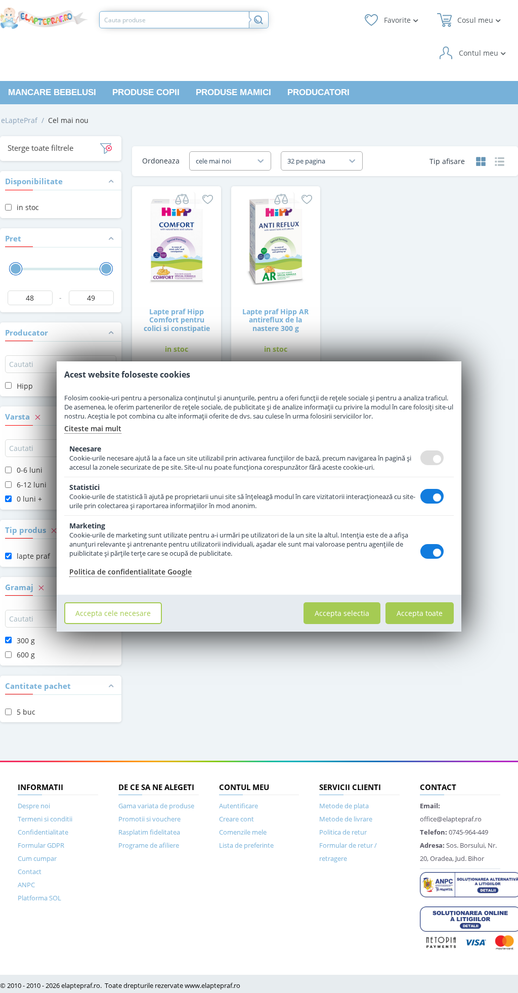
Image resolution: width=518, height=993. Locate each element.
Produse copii (146, 92)
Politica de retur (343, 832)
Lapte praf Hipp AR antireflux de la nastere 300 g (275, 320)
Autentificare (238, 805)
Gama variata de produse (156, 805)
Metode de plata (344, 805)
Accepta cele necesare (113, 613)
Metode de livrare (345, 818)
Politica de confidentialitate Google (130, 571)
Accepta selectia (342, 613)
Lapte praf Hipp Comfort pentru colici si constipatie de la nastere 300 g (177, 324)
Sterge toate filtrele (40, 148)
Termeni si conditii (45, 818)
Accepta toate (420, 613)
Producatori (318, 92)
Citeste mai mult (92, 428)
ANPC (26, 884)
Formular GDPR (41, 845)
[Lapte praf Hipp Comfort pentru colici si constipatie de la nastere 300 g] (177, 240)
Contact (29, 871)
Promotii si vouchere (149, 818)
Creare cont (236, 818)
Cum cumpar (37, 858)
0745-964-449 (454, 832)
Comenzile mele (243, 832)
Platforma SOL (39, 897)
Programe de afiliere (148, 845)
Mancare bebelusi (52, 92)
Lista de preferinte (246, 845)
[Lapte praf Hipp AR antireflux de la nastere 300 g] (276, 240)
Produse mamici (233, 92)
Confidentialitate (43, 832)
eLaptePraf (19, 120)
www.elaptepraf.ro (212, 985)
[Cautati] (258, 20)
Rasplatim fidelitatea (149, 832)
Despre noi (34, 805)
